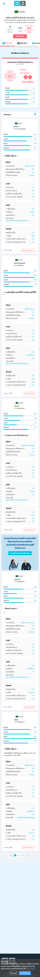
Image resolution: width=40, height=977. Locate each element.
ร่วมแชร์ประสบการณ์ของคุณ (20, 553)
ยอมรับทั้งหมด (25, 973)
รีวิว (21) (8, 43)
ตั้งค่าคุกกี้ (14, 973)
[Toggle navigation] (4, 3)
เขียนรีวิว (20, 36)
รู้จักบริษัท (23, 43)
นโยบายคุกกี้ (31, 969)
